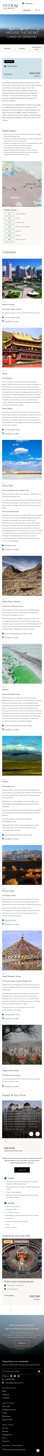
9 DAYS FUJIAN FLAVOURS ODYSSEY (19, 1282)
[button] (31, 1134)
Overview (7, 48)
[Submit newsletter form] (39, 1371)
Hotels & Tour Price (36, 48)
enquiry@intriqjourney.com (12, 1335)
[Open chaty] (38, 1450)
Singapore (28, 4)
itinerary (22, 48)
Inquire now (22, 1170)
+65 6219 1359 (20, 1333)
